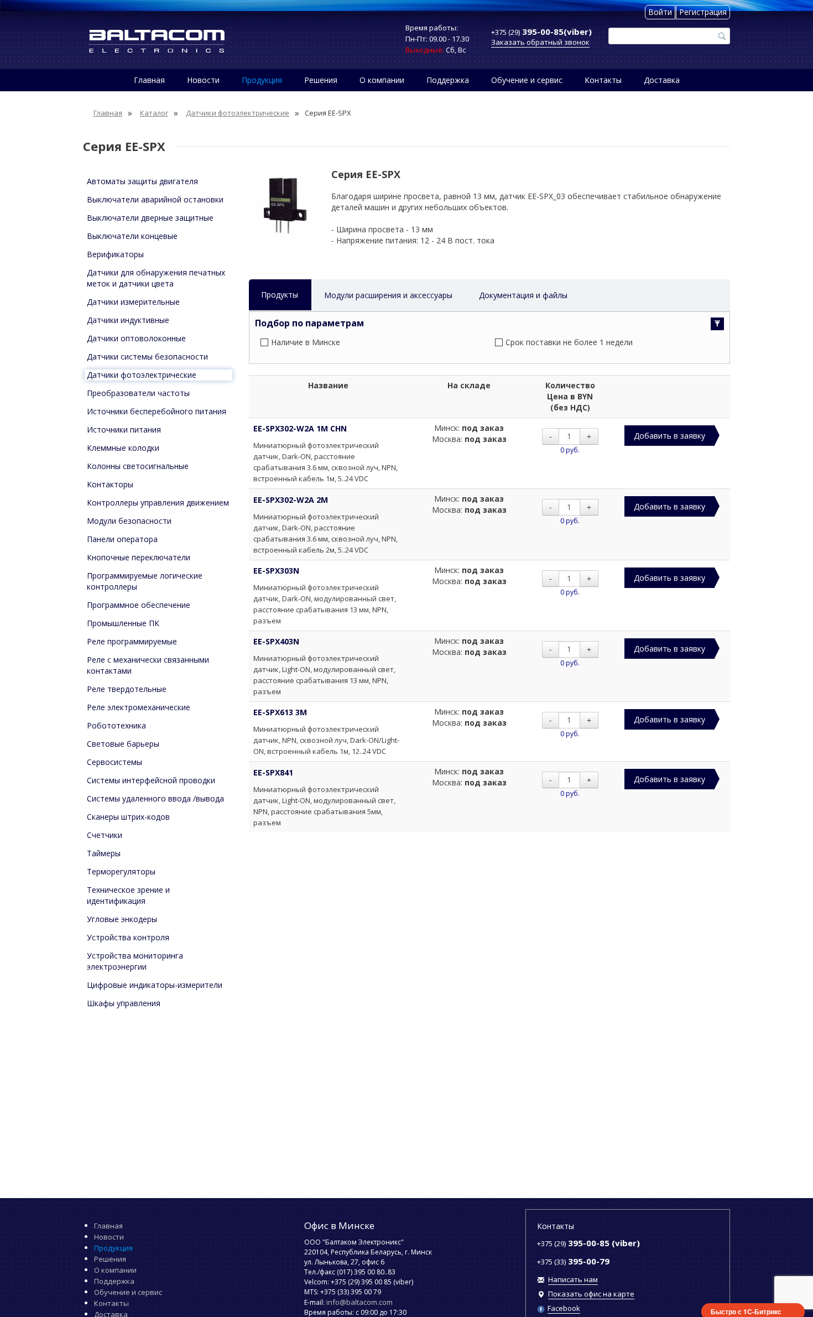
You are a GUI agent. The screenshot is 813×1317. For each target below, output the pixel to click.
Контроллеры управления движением (158, 502)
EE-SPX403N (276, 641)
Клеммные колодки (123, 448)
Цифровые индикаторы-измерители (154, 985)
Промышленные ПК (123, 623)
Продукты (279, 294)
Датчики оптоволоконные (136, 338)
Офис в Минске (339, 1225)
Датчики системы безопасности (147, 356)
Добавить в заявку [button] (669, 435)
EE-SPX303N (276, 570)
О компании (381, 80)
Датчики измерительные (133, 301)
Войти (660, 12)
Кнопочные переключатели (138, 557)
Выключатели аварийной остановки (155, 199)
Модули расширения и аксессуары (388, 295)
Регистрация (703, 12)
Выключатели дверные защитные (150, 217)
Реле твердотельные (126, 689)
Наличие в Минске (305, 342)
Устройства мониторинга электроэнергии (135, 961)
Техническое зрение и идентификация (128, 895)
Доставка (662, 80)
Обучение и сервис (526, 80)
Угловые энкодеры (122, 919)
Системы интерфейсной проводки (151, 780)
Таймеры (104, 853)
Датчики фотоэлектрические (141, 374)
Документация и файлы (523, 295)
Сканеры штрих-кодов (128, 816)
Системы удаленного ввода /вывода (155, 798)
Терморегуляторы (121, 871)
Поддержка (447, 80)
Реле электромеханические (138, 707)
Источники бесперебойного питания (156, 411)
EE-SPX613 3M (280, 712)
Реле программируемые (132, 641)
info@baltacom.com (359, 1302)
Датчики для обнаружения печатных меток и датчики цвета (156, 278)
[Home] (156, 41)
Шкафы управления (123, 1003)
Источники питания (124, 429)
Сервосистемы (114, 762)
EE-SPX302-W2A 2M (290, 499)
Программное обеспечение (138, 605)
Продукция (262, 80)
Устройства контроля (128, 937)
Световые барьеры (123, 743)
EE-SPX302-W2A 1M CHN (300, 428)
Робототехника (116, 725)
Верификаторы (115, 254)
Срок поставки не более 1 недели (569, 342)
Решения (320, 80)
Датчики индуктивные (128, 320)
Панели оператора (122, 539)
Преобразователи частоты (138, 393)
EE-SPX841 (273, 772)
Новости (203, 80)
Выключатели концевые (132, 236)
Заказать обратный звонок (540, 42)
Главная (149, 80)
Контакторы (110, 484)
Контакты (603, 80)
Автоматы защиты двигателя (142, 181)
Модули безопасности (129, 521)
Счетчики (104, 835)
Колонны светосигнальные (138, 466)
